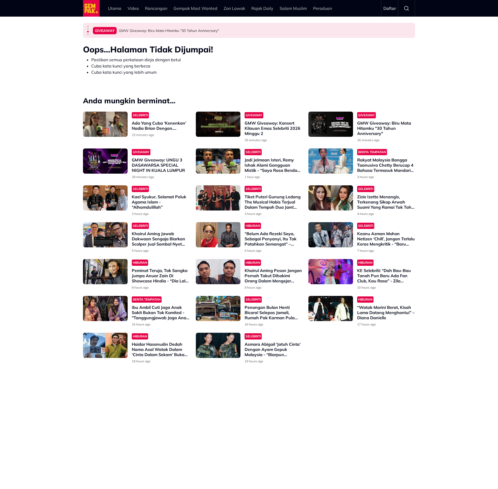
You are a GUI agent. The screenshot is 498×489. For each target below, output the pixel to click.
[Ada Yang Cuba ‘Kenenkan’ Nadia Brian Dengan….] (105, 124)
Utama (114, 8)
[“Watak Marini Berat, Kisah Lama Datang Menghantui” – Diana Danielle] (330, 308)
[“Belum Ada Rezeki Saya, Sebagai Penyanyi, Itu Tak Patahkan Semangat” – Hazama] (218, 234)
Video (133, 8)
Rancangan (156, 8)
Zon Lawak (234, 8)
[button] (88, 26)
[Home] (91, 8)
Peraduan (322, 8)
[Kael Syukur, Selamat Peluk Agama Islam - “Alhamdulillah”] (105, 197)
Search (406, 8)
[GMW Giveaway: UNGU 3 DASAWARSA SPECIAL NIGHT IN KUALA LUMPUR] (105, 161)
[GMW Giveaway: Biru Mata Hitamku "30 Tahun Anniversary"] (330, 124)
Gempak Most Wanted (195, 8)
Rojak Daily (262, 8)
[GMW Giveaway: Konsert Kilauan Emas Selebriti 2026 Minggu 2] (218, 124)
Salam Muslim (293, 8)
